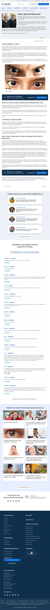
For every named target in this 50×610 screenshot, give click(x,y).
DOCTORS (25, 8)
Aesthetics (6, 523)
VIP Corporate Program (8, 551)
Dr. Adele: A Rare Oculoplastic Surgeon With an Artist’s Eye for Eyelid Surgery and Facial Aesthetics (36, 477)
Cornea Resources (29, 528)
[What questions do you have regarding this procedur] (27, 505)
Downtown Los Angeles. (30, 180)
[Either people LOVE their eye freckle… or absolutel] (45, 501)
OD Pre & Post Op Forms (8, 555)
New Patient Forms (29, 544)
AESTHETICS (17, 8)
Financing (42, 0)
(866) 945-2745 (32, 97)
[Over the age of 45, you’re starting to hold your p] (33, 501)
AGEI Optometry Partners (8, 525)
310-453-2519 (8, 579)
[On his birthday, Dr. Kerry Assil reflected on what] (33, 505)
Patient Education (24, 0)
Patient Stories (7, 10)
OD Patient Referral (7, 553)
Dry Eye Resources (29, 532)
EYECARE (9, 8)
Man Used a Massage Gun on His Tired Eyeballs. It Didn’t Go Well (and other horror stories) (35, 442)
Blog (29, 0)
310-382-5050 (8, 586)
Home (3, 10)
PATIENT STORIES (34, 8)
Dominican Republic (20, 46)
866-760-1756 (12, 563)
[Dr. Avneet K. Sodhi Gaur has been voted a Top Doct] (39, 505)
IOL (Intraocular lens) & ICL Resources (33, 536)
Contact (47, 0)
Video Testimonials (7, 544)
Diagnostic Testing (29, 530)
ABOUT (3, 8)
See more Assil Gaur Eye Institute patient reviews (24, 399)
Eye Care (29, 515)
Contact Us (8, 558)
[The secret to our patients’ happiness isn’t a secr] (39, 501)
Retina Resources (29, 542)
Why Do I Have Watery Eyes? (11, 422)
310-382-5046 (8, 588)
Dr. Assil (33, 59)
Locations (18, 0)
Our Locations (9, 570)
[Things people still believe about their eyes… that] (27, 501)
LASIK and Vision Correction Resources (33, 538)
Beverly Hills (12, 178)
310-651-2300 (8, 577)
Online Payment (7, 533)
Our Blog (5, 527)
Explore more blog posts (24, 487)
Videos (32, 0)
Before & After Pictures (8, 529)
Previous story (6, 186)
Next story (44, 186)
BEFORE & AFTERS (43, 8)
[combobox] (23, 4)
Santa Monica (18, 178)
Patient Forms (6, 531)
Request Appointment (43, 4)
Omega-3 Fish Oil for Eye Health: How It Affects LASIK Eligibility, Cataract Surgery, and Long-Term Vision (36, 459)
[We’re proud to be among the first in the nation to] (45, 505)
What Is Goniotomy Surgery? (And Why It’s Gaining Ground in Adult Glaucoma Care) (36, 424)
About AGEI (6, 518)
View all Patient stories (24, 236)
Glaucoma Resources (29, 534)
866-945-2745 (34, 4)
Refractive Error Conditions (31, 540)
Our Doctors (6, 520)
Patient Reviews (37, 0)
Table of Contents (42, 37)
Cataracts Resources (29, 526)
